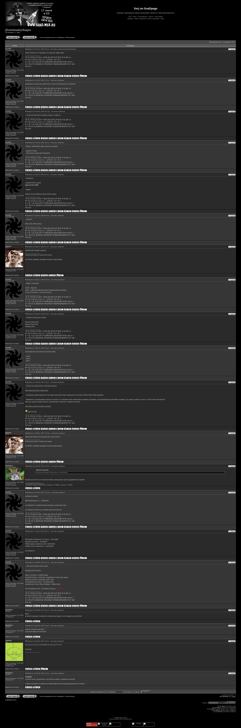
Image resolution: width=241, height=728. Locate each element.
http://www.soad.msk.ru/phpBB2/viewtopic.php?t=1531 (43, 645)
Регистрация (159, 16)
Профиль (130, 18)
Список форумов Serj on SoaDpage (52, 37)
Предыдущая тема (215, 42)
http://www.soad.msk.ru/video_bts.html (38, 406)
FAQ (129, 16)
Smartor (125, 717)
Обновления (70, 37)
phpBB (116, 719)
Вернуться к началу (12, 76)
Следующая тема (229, 42)
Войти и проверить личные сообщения (147, 18)
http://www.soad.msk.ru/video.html (36, 390)
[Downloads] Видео (18, 30)
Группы (151, 16)
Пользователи (142, 16)
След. (18, 32)
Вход (162, 18)
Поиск (135, 16)
